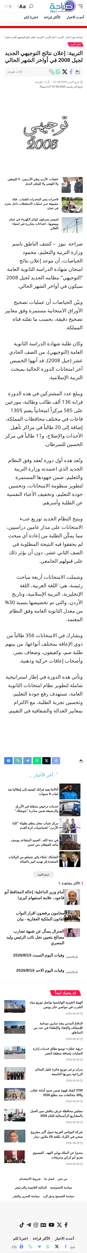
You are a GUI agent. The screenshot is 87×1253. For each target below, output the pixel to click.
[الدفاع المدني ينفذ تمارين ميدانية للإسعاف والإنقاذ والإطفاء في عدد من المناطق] (14, 1027)
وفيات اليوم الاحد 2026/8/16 (40, 970)
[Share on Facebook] (71, 72)
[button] (79, 6)
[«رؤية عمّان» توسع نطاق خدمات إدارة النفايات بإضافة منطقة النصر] (14, 1052)
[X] (59, 1225)
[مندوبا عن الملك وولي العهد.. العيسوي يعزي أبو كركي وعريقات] (14, 1156)
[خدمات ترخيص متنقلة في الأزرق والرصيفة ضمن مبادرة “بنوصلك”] (69, 808)
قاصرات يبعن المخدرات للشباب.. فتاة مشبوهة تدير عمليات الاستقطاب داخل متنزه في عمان (31, 204)
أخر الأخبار (43, 775)
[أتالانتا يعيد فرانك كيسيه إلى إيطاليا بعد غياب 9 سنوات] (69, 791)
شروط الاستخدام (30, 1178)
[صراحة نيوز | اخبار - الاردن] (63, 6)
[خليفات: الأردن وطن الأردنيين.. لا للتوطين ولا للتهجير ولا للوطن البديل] (72, 185)
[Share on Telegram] (39, 1246)
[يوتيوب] (51, 1225)
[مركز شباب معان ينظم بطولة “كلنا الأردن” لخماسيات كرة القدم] (69, 825)
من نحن (63, 1178)
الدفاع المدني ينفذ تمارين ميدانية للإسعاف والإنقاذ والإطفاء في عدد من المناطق (58, 1027)
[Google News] (43, 1225)
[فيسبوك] (66, 1225)
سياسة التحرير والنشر (26, 1196)
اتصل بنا (49, 1178)
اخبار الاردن (75, 44)
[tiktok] (22, 1224)
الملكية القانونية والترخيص (31, 1187)
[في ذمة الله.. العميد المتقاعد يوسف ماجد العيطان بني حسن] (69, 842)
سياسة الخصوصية (61, 1187)
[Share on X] (65, 72)
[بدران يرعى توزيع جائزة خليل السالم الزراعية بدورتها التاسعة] (14, 1073)
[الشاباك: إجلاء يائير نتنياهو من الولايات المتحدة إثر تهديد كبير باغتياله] (69, 859)
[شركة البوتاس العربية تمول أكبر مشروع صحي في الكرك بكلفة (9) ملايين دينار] (14, 1136)
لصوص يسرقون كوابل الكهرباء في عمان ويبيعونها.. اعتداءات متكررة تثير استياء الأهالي (33, 224)
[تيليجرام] (29, 1225)
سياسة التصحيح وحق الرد (58, 1196)
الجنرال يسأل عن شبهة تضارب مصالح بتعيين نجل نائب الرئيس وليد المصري (35, 937)
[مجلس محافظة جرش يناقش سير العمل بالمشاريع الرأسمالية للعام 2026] (14, 1115)
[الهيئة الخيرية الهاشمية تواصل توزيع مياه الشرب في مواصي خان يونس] (14, 1006)
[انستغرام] (36, 1225)
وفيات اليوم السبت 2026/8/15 (38, 955)
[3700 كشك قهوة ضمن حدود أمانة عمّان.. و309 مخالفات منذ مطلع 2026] (14, 1094)
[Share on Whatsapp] (58, 72)
